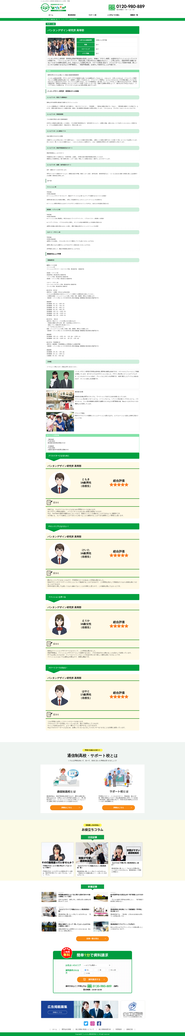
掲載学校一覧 (53, 19)
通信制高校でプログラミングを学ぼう (123, 924)
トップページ (43, 19)
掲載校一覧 (134, 15)
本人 (88, 970)
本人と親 (113, 970)
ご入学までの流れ (113, 15)
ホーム (51, 15)
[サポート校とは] (118, 765)
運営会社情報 (66, 1029)
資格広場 (129, 1029)
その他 (88, 973)
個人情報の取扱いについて (85, 1029)
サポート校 (92, 15)
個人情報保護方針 (105, 1029)
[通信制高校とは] (66, 765)
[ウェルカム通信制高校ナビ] (53, 4)
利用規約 (119, 1029)
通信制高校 (72, 15)
